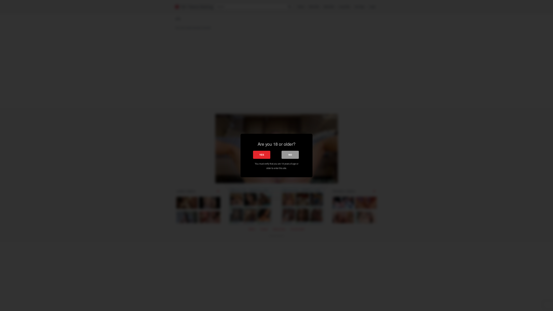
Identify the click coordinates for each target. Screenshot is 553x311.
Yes (261, 154)
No (290, 154)
